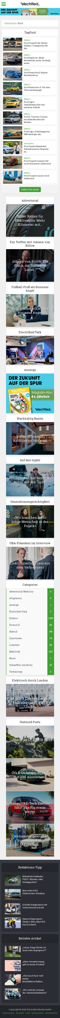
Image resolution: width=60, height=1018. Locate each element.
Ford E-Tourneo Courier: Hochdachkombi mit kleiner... (36, 119)
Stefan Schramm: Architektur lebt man (30, 438)
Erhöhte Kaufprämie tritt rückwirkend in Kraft (34, 906)
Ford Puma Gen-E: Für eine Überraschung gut (37, 88)
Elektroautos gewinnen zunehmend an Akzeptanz (30, 840)
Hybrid (27, 158)
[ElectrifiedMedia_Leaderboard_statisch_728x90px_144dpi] (30, 11)
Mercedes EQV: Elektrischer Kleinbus (33, 892)
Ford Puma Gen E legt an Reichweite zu (36, 74)
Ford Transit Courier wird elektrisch (36, 177)
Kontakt (20, 1012)
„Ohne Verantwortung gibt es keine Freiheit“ (33, 963)
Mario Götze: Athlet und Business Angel (30, 310)
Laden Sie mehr (30, 189)
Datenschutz (38, 1012)
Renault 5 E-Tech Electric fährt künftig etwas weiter (30, 807)
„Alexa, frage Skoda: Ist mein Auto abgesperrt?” (34, 949)
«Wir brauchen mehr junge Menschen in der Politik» (30, 521)
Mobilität (30, 693)
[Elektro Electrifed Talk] (30, 349)
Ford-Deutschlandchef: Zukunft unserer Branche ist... (36, 149)
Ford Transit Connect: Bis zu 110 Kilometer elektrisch (37, 162)
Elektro (27, 40)
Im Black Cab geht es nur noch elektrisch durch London (30, 702)
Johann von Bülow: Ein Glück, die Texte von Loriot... (30, 265)
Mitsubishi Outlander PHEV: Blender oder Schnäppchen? (32, 879)
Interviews (29, 143)
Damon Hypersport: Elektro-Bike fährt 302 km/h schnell (33, 921)
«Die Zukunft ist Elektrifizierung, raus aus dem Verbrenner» (30, 563)
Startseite (10, 23)
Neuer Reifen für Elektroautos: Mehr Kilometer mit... (30, 220)
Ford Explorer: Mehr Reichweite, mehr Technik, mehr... (37, 60)
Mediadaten (51, 1012)
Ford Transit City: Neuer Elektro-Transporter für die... (36, 45)
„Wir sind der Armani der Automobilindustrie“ (34, 991)
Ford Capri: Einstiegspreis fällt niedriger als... (37, 133)
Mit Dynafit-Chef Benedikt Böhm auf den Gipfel (30, 480)
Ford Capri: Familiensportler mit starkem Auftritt (34, 104)
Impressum (8, 1012)
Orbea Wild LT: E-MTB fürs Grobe (30, 742)
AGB (27, 1012)
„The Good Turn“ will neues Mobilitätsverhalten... (33, 978)
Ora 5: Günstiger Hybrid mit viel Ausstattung (30, 775)
